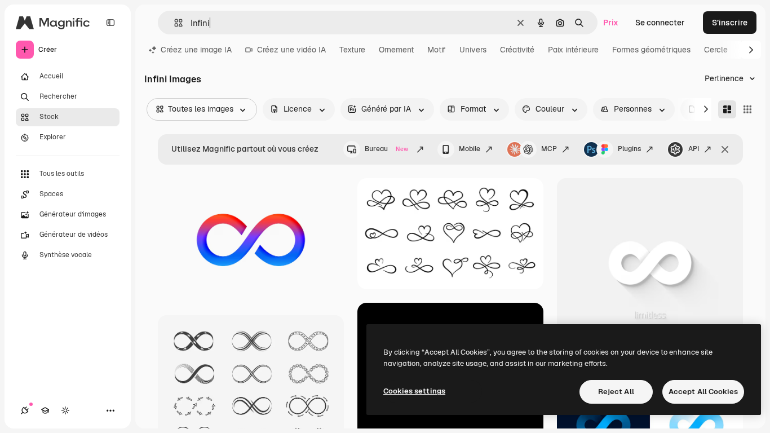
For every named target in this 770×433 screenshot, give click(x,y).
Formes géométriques (651, 50)
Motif (436, 50)
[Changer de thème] (65, 410)
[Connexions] (25, 410)
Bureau (386, 148)
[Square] (747, 109)
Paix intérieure (573, 50)
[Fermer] (724, 149)
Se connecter (660, 22)
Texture (352, 50)
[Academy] (45, 410)
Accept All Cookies (703, 391)
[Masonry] (727, 109)
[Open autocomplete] (173, 23)
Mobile (469, 148)
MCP (549, 148)
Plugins (629, 148)
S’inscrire (729, 22)
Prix (610, 22)
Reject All (616, 391)
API (693, 148)
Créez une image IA (196, 50)
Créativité (517, 50)
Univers (472, 50)
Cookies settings (414, 391)
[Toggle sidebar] (110, 23)
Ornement (396, 50)
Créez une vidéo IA (291, 50)
